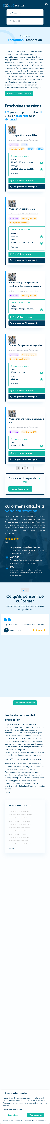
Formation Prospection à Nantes (18, 811)
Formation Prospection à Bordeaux (19, 824)
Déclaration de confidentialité (34, 1121)
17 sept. (14, 242)
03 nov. (22, 372)
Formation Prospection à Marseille (19, 840)
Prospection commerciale (21, 208)
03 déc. (30, 309)
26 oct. (30, 162)
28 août (14, 162)
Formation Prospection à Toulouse (19, 827)
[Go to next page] (36, 468)
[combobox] (27, 13)
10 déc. (22, 445)
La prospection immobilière (22, 135)
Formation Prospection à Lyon (17, 834)
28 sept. (22, 162)
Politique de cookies (11, 1121)
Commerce (25, 36)
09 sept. (14, 236)
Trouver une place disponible (19, 93)
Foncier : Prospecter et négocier (25, 345)
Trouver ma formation (25, 703)
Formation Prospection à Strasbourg (20, 814)
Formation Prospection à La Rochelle (20, 844)
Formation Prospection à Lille (17, 831)
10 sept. (14, 309)
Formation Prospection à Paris (17, 818)
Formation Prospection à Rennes (18, 837)
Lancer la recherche (20, 489)
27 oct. (22, 242)
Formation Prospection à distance (19, 821)
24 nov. (30, 242)
